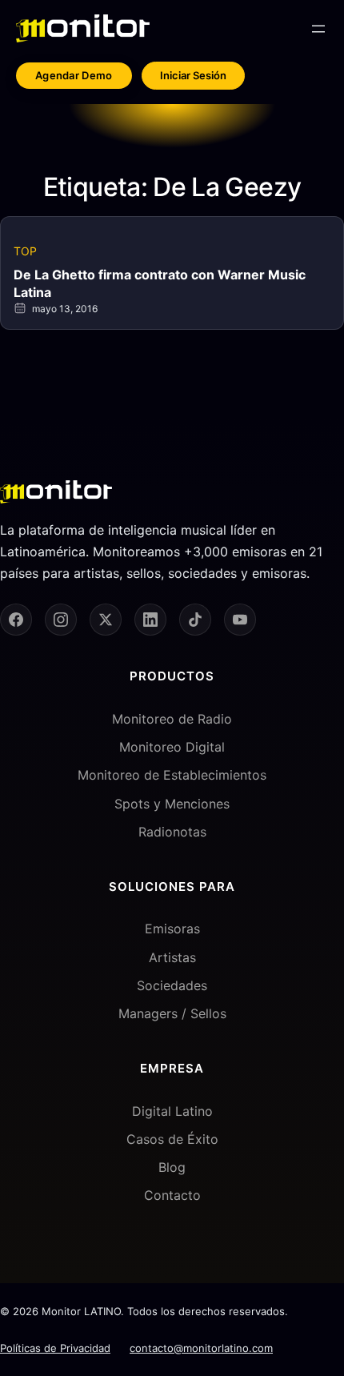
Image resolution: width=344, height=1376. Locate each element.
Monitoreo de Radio (172, 719)
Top (25, 251)
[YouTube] (240, 620)
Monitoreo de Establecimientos (172, 775)
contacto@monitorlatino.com (201, 1348)
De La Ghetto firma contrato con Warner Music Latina (160, 283)
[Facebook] (16, 620)
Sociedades (172, 985)
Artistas (172, 957)
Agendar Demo (74, 75)
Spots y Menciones (172, 804)
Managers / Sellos (172, 1013)
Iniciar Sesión (193, 75)
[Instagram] (61, 620)
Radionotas (172, 832)
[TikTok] (195, 620)
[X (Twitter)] (106, 620)
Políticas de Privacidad (55, 1348)
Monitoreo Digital (172, 747)
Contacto (172, 1195)
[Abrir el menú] (318, 28)
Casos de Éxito (172, 1139)
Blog (172, 1167)
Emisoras (172, 929)
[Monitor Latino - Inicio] (83, 28)
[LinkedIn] (150, 620)
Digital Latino (172, 1111)
